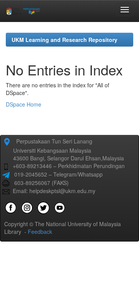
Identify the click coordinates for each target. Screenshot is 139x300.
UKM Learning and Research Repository (64, 39)
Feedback (40, 231)
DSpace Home (23, 104)
